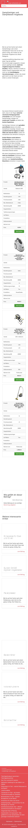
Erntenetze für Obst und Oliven (10, 800)
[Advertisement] (14, 31)
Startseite (4, 768)
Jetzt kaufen (19, 231)
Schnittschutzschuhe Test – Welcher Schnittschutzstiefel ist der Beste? (11, 807)
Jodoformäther (5, 790)
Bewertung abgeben (10, 505)
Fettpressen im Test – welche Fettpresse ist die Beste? (14, 787)
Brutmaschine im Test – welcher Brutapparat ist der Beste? (10, 797)
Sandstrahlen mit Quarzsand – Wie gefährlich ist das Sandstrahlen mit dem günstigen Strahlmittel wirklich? (12, 814)
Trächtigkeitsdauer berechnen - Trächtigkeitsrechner (10, 777)
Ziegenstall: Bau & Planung (9, 811)
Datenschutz (18, 821)
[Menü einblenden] (3, 2)
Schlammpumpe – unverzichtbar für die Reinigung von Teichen (12, 803)
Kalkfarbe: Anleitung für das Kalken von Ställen (12, 783)
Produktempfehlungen (7, 769)
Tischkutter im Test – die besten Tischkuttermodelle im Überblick (10, 793)
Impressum (9, 821)
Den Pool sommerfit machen (9, 780)
